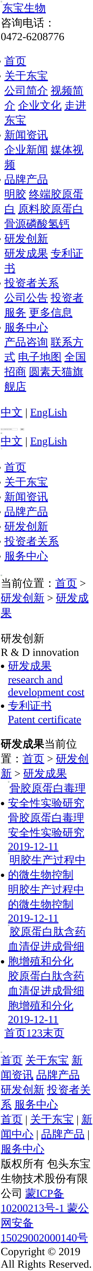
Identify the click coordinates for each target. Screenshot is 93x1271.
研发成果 (26, 253)
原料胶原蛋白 (50, 209)
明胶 (15, 194)
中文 (12, 412)
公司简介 (26, 91)
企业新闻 (26, 150)
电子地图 (40, 357)
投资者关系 (31, 283)
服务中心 (26, 327)
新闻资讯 (26, 135)
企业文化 (40, 105)
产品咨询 (26, 342)
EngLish (48, 412)
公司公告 (26, 298)
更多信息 (50, 313)
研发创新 (26, 239)
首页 (15, 61)
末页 (53, 1033)
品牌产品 (26, 179)
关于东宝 (26, 76)
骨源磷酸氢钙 (37, 224)
